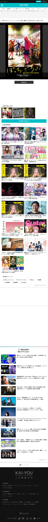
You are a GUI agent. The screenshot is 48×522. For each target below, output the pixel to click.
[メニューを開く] (2, 5)
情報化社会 (10, 493)
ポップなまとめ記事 (7, 487)
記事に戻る (24, 82)
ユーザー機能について (29, 502)
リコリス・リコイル (22, 279)
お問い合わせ (15, 502)
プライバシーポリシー (7, 504)
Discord (25, 478)
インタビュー (36, 485)
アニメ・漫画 (6, 10)
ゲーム (37, 493)
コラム (20, 485)
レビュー (30, 485)
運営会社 (26, 504)
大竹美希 (39, 279)
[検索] (46, 5)
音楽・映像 (32, 493)
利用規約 (37, 502)
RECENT (25, 349)
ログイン (44, 1)
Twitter (16, 478)
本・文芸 (4, 493)
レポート (25, 485)
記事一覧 (4, 485)
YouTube (22, 478)
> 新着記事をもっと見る (43, 459)
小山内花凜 (7, 282)
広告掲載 (21, 502)
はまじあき (23, 282)
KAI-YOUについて (6, 502)
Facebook (19, 478)
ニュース (11, 10)
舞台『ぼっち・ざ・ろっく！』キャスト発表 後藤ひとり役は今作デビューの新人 (26, 10)
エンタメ (11, 496)
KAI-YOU (1, 10)
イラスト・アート (25, 493)
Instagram (28, 478)
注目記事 (10, 485)
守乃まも (32, 279)
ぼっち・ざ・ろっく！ (9, 279)
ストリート (5, 496)
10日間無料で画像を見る (24, 121)
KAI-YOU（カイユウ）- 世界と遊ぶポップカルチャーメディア (24, 5)
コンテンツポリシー (18, 504)
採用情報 (32, 504)
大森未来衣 (15, 282)
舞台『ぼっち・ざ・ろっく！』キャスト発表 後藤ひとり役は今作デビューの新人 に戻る (23, 20)
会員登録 (38, 1)
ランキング (15, 485)
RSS (31, 478)
